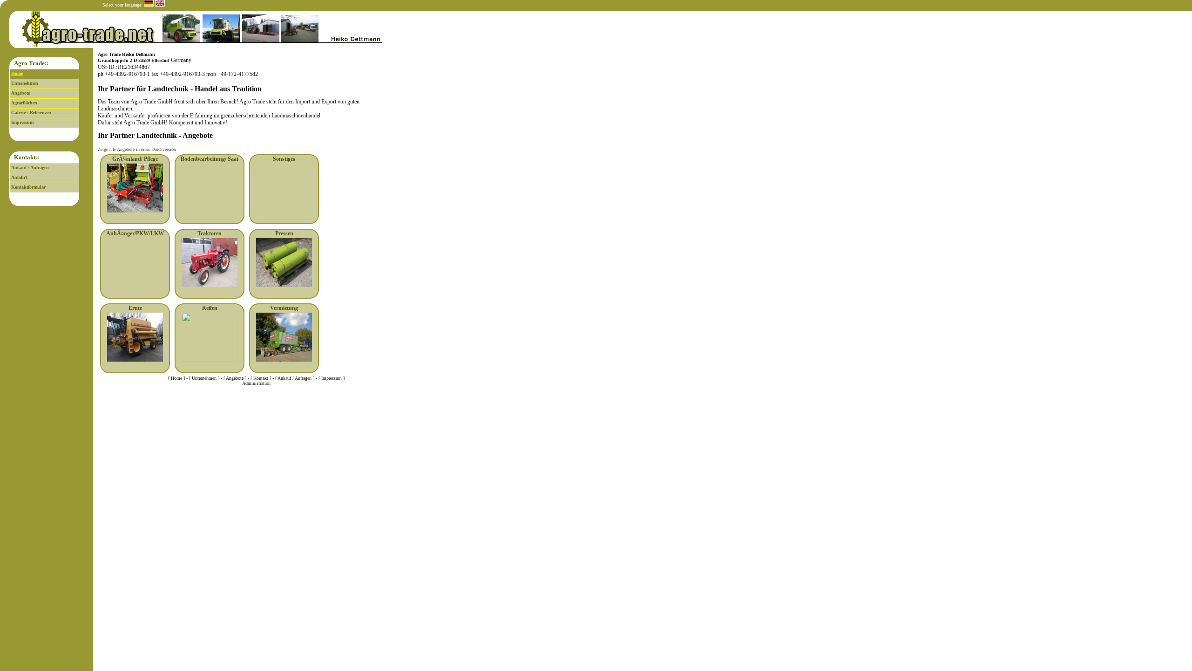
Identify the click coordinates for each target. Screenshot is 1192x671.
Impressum (22, 122)
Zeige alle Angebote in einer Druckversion (137, 149)
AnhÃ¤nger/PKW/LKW (135, 233)
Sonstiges (284, 159)
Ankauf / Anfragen (30, 167)
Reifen (209, 308)
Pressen (284, 233)
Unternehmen (24, 83)
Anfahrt (19, 177)
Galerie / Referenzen (31, 112)
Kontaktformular (28, 187)
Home (17, 73)
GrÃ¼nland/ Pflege (135, 159)
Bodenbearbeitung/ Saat (209, 159)
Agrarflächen (24, 102)
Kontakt (260, 378)
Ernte (135, 308)
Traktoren (209, 233)
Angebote (20, 93)
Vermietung (284, 308)
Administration (256, 383)
